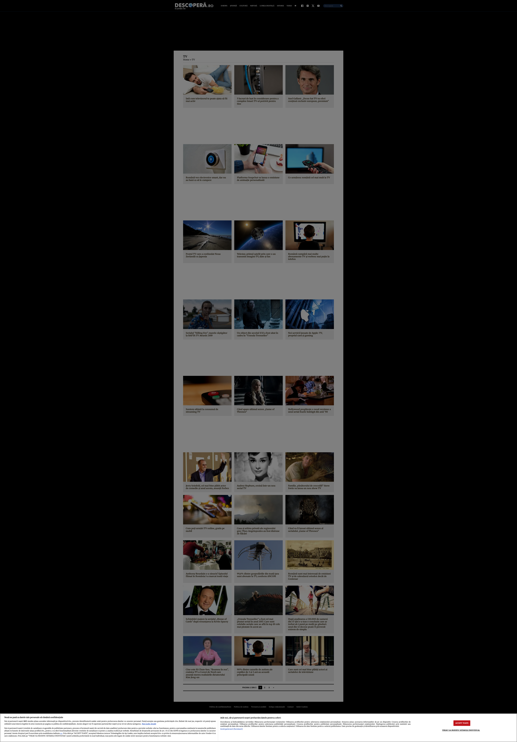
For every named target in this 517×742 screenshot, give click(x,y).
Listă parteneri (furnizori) (231, 729)
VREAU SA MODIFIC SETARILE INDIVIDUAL (461, 730)
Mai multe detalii (149, 724)
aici (61, 733)
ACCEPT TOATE (462, 723)
